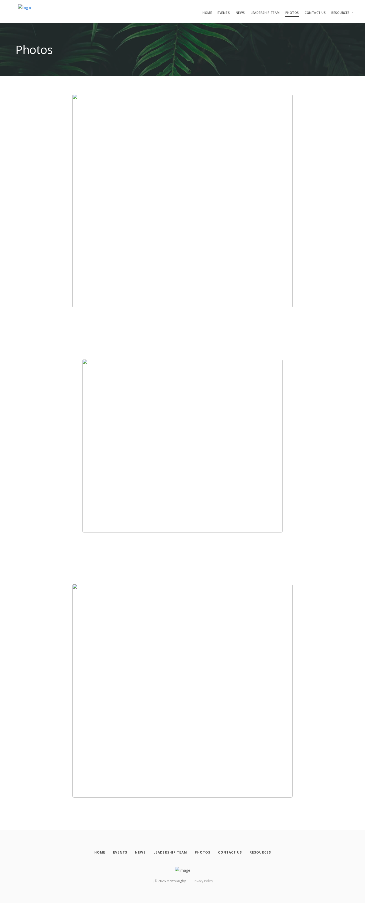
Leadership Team (265, 13)
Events (224, 13)
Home (207, 13)
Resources (340, 13)
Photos (292, 13)
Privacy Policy (203, 881)
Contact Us (315, 13)
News (240, 13)
